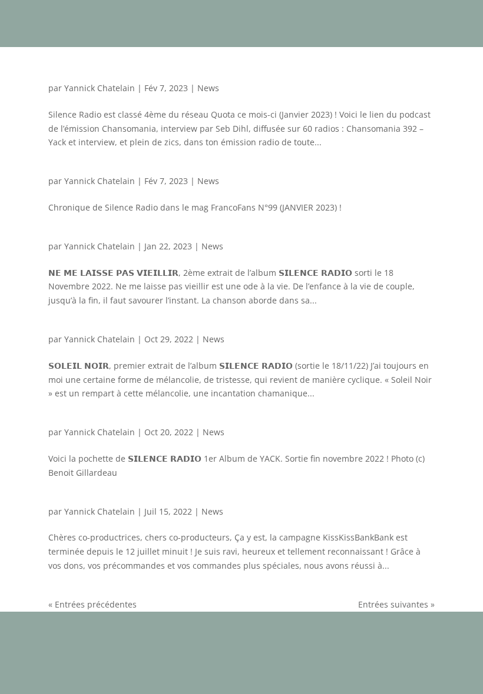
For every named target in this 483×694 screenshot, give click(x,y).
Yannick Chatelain (99, 88)
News (208, 88)
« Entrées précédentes (92, 604)
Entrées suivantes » (396, 604)
